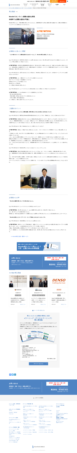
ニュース (58, 410)
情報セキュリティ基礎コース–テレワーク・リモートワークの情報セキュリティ (45, 410)
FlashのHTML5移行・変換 (13, 440)
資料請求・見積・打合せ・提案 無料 (55, 258)
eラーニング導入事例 (60, 405)
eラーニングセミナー (50, 5)
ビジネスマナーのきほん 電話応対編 (29, 432)
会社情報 (57, 5)
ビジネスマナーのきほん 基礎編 (29, 430)
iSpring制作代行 (12, 436)
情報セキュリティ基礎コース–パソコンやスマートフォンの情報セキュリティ (29, 410)
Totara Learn (11, 413)
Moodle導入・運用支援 (13, 412)
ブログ (64, 5)
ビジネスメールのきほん (27, 434)
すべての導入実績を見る (39, 310)
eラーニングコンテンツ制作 (14, 429)
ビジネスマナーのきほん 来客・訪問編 (46, 432)
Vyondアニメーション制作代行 (14, 437)
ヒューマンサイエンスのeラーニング (34, 5)
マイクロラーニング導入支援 (14, 439)
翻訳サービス (58, 416)
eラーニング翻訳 (12, 430)
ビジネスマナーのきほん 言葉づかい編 (46, 430)
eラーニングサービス (26, 5)
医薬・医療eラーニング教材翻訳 (14, 432)
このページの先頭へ (39, 397)
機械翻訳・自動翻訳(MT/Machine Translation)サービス (61, 418)
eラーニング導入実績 (42, 5)
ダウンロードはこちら (38, 363)
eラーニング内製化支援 (13, 442)
